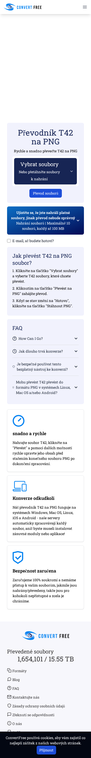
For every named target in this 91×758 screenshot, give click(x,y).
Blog (16, 679)
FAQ (15, 688)
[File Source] (70, 171)
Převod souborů (45, 193)
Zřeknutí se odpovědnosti (33, 714)
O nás (17, 723)
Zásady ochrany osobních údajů (38, 706)
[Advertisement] (45, 62)
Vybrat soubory (39, 171)
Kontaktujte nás (25, 697)
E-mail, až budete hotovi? (33, 240)
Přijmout (46, 750)
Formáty (19, 670)
